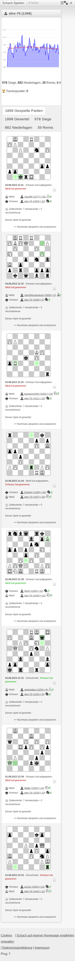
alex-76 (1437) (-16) (34, 497)
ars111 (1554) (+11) (34, 887)
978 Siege (42, 119)
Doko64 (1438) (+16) (35, 492)
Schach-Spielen (13, 3)
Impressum (42, 947)
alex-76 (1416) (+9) (34, 694)
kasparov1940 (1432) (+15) (38, 394)
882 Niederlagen (18, 127)
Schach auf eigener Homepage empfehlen (45, 935)
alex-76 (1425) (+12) (35, 595)
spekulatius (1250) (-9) (36, 689)
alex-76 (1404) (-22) (34, 201)
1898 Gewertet (17, 119)
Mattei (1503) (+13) (34, 788)
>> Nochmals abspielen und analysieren (35, 226)
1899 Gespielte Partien (24, 111)
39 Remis (45, 127)
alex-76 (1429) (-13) (34, 792)
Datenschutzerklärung (17, 947)
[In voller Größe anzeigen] (28, 158)
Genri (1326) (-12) (33, 591)
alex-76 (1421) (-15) (34, 398)
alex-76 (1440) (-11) (34, 891)
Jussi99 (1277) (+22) (35, 196)
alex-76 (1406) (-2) (34, 299)
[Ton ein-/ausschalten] (71, 3)
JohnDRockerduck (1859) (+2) (40, 295)
